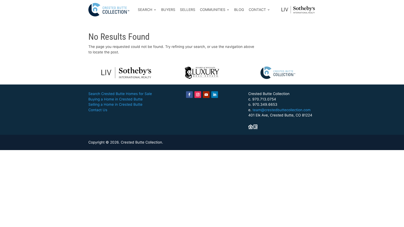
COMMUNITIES (212, 10)
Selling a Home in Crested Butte (115, 104)
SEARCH (145, 10)
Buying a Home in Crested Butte (115, 99)
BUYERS (168, 10)
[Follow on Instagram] (197, 94)
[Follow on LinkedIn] (214, 94)
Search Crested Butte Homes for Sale (120, 94)
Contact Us (97, 110)
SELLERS (187, 10)
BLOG (239, 10)
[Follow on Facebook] (189, 94)
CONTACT (257, 10)
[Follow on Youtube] (206, 94)
